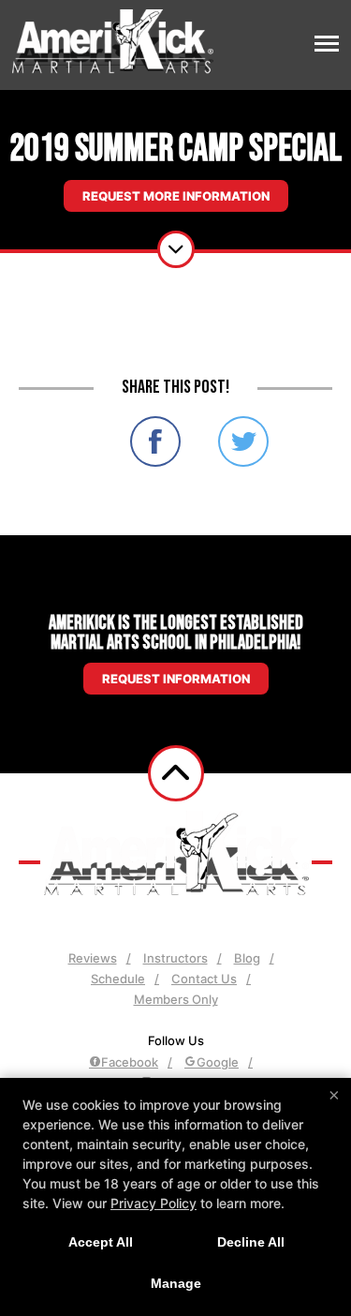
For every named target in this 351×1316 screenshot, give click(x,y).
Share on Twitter (243, 441)
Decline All (251, 1241)
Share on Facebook (155, 441)
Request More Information (176, 195)
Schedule (118, 978)
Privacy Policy (153, 1203)
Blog (247, 957)
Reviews (92, 957)
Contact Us (204, 978)
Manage (176, 1283)
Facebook (129, 1061)
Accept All (100, 1241)
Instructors (175, 957)
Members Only (176, 999)
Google (218, 1061)
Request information (176, 678)
